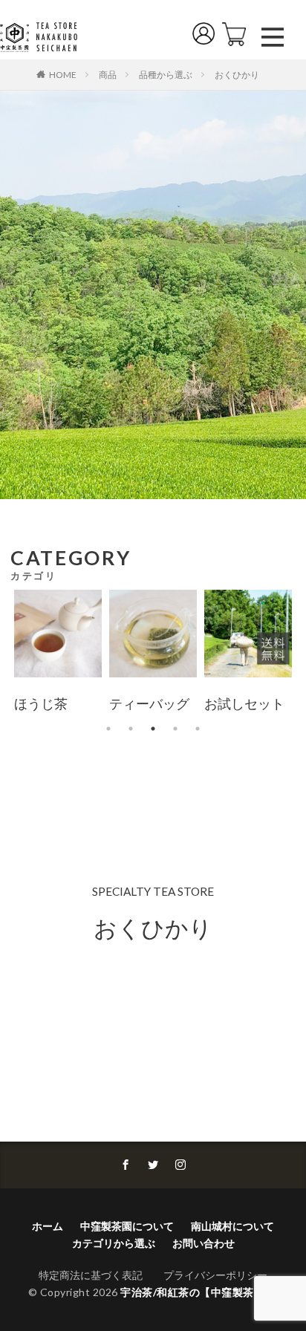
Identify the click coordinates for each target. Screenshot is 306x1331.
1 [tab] (108, 728)
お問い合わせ (203, 1243)
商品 (108, 74)
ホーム (47, 1226)
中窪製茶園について (127, 1226)
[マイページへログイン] (207, 36)
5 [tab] (197, 728)
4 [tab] (175, 728)
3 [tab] (153, 728)
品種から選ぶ (165, 74)
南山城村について (232, 1226)
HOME (62, 74)
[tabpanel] (58, 653)
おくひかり (237, 74)
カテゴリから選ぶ (113, 1243)
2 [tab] (130, 728)
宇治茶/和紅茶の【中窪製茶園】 (198, 1292)
